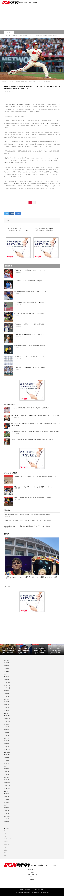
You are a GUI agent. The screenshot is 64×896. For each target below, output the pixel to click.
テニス (5, 836)
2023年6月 (6, 766)
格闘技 (5, 850)
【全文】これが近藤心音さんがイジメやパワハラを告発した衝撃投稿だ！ (30, 408)
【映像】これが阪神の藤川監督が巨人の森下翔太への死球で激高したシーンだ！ (32, 439)
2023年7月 (6, 763)
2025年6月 (6, 699)
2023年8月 (6, 760)
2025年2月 (6, 710)
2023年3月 (6, 774)
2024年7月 (6, 729)
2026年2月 (6, 677)
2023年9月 (6, 757)
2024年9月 (6, 724)
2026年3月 (6, 674)
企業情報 (32, 879)
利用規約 (32, 872)
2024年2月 (6, 743)
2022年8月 (6, 794)
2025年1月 (6, 713)
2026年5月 (6, 668)
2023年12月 (7, 749)
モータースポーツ (8, 839)
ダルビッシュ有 (45, 123)
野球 (8, 32)
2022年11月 (7, 785)
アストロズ (33, 104)
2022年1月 (6, 813)
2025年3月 (6, 707)
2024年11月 (7, 718)
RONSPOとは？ (32, 869)
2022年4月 (6, 805)
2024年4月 (6, 738)
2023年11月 (7, 752)
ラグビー (6, 841)
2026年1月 (6, 679)
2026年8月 (6, 660)
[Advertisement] (32, 17)
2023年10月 (7, 755)
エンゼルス (6, 104)
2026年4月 (6, 671)
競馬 (5, 853)
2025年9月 (6, 690)
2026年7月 (6, 663)
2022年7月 (6, 796)
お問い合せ (32, 876)
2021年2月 (6, 819)
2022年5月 (6, 802)
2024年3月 (6, 741)
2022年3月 (6, 807)
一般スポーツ (7, 844)
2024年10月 (7, 721)
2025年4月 (6, 704)
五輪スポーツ (7, 847)
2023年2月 (6, 777)
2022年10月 (7, 788)
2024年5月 (6, 735)
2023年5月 (6, 768)
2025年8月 (6, 693)
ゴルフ (5, 830)
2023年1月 (6, 780)
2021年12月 (7, 816)
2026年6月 (6, 665)
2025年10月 (7, 688)
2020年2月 (6, 821)
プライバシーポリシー (32, 874)
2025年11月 (7, 685)
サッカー (6, 833)
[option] (8, 649)
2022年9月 (6, 791)
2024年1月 (6, 746)
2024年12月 (7, 716)
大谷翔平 (13, 104)
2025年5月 (6, 702)
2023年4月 (6, 771)
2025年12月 (7, 682)
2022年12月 (7, 782)
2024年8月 (6, 727)
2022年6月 (6, 799)
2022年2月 (6, 810)
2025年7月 (6, 696)
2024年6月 (6, 732)
